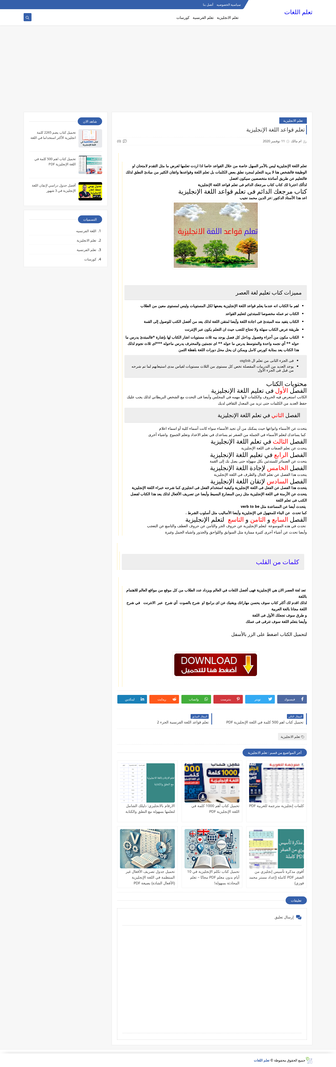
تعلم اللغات (298, 12)
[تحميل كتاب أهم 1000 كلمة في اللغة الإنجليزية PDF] (212, 783)
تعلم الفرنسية (203, 17)
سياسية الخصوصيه (229, 4)
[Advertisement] (168, 71)
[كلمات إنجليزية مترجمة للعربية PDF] (276, 783)
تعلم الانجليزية (228, 17)
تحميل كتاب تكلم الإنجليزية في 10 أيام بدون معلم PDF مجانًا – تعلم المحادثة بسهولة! (213, 877)
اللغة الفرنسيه (86, 230)
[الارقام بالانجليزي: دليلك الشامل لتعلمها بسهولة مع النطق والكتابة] (147, 783)
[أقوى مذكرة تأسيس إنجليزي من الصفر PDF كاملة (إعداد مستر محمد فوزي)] (276, 848)
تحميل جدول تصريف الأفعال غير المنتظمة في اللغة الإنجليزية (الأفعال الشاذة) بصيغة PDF (150, 877)
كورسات (183, 17)
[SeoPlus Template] (308, 1060)
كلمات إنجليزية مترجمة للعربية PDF (276, 805)
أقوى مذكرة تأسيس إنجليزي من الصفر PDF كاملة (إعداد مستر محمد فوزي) (276, 877)
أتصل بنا (208, 4)
